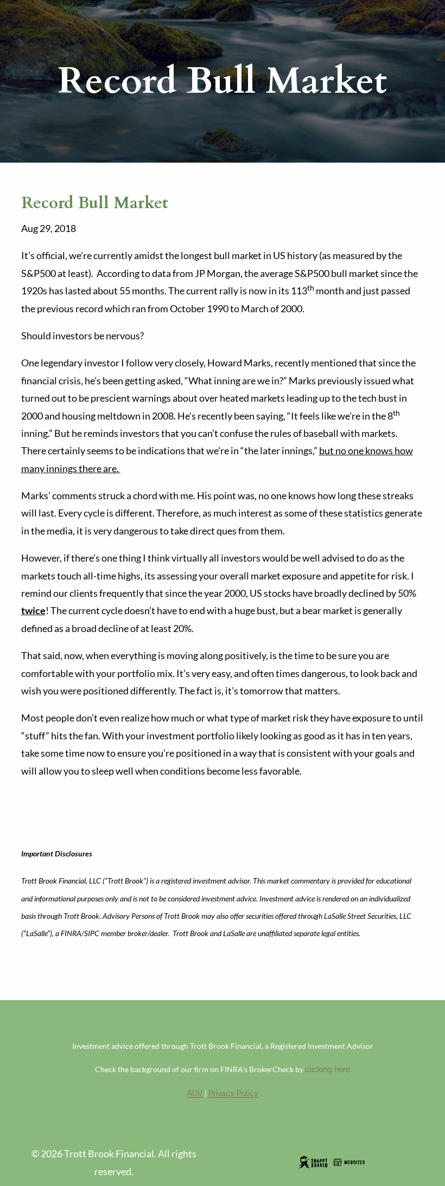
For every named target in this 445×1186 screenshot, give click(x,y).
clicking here (327, 1069)
